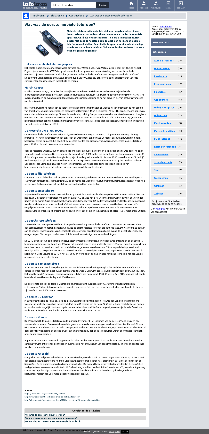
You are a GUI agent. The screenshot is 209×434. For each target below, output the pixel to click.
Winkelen (159, 186)
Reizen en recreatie (165, 146)
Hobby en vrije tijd (164, 107)
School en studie (163, 162)
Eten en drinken (162, 84)
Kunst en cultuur (163, 123)
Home (131, 8)
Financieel (159, 92)
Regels (168, 8)
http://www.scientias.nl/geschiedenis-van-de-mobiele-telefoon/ (52, 397)
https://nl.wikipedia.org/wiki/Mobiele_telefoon (44, 394)
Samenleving (161, 154)
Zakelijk (158, 193)
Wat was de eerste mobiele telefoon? (111, 15)
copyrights (159, 208)
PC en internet (162, 139)
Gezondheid (161, 99)
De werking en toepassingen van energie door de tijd (53, 421)
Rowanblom (166, 26)
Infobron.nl (39, 15)
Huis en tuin (160, 115)
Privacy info (114, 431)
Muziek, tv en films (164, 131)
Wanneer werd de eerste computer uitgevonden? (51, 418)
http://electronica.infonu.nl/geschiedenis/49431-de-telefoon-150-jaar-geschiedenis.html (62, 400)
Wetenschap (161, 178)
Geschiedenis (76, 15)
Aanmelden (156, 8)
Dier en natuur (162, 68)
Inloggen (144, 8)
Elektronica (57, 15)
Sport (157, 170)
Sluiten (125, 431)
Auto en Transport (164, 60)
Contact (181, 8)
